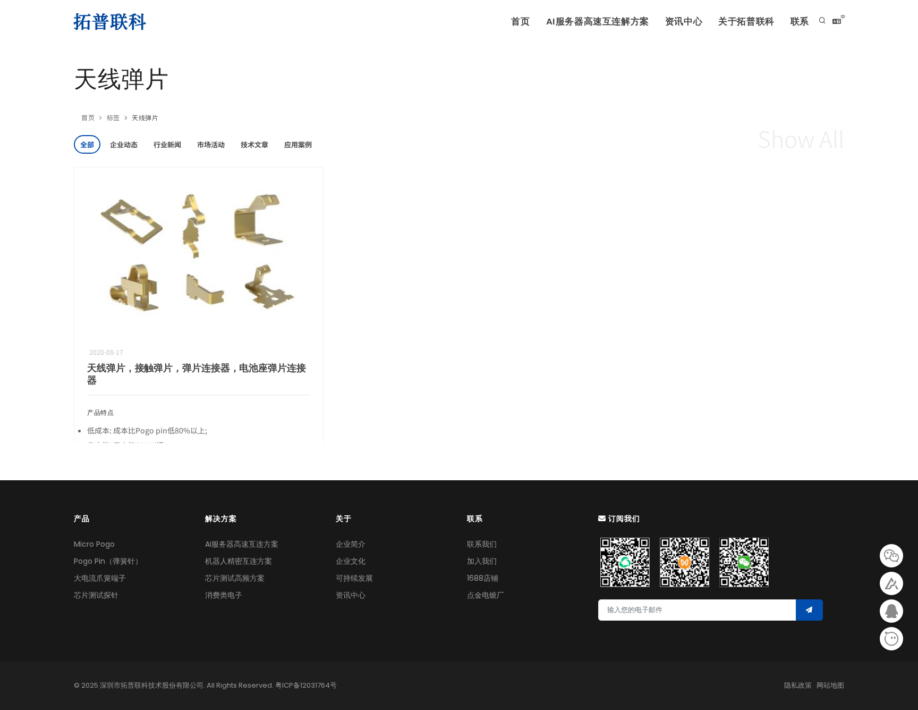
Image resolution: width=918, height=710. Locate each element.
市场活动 (211, 144)
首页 (520, 21)
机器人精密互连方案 (238, 561)
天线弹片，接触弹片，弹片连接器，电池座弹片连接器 (196, 374)
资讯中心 (683, 21)
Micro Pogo (94, 544)
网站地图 (830, 685)
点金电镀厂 (485, 595)
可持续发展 (354, 578)
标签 (113, 117)
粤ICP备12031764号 (306, 685)
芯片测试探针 (96, 595)
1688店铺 (482, 578)
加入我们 (482, 561)
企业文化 (351, 561)
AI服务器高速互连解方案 (597, 21)
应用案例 (298, 144)
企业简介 (351, 544)
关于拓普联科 (746, 21)
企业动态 (124, 144)
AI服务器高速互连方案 (241, 544)
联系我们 (482, 544)
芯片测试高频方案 (235, 578)
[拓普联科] (112, 21)
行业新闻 (167, 144)
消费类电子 (223, 595)
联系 (799, 21)
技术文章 (254, 144)
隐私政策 (798, 685)
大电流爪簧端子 (100, 578)
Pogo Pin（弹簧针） (108, 561)
